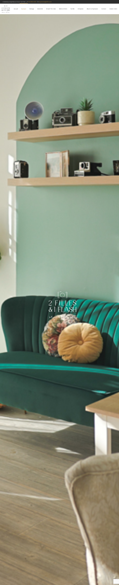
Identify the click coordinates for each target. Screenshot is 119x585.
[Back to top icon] (111, 581)
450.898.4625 (32, 2)
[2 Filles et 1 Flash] (6, 9)
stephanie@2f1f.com (45, 2)
